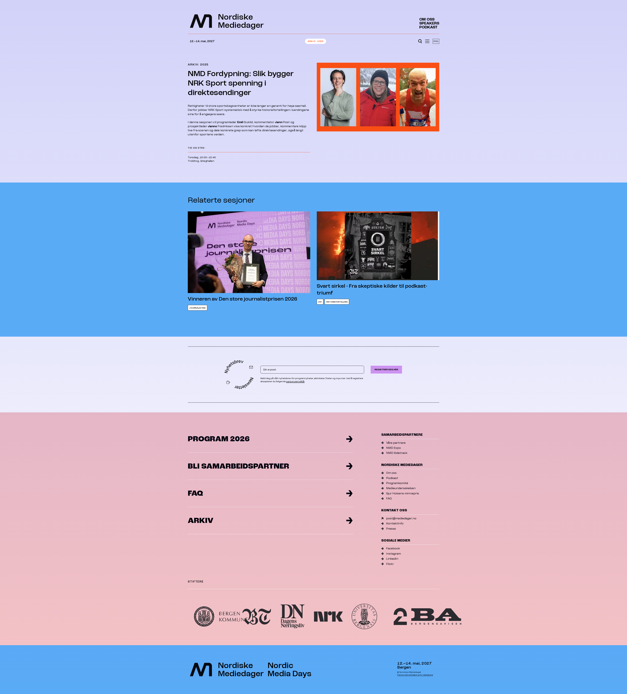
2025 (320, 41)
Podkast (428, 27)
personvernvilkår (295, 381)
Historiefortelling (337, 302)
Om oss (426, 19)
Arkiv (312, 41)
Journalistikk (197, 308)
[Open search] (420, 41)
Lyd (320, 302)
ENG (436, 41)
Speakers (429, 23)
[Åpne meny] (427, 41)
